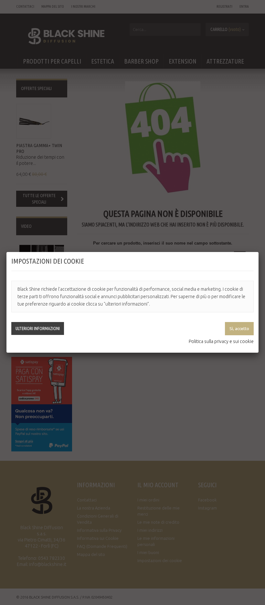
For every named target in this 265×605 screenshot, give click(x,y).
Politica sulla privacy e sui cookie (221, 341)
